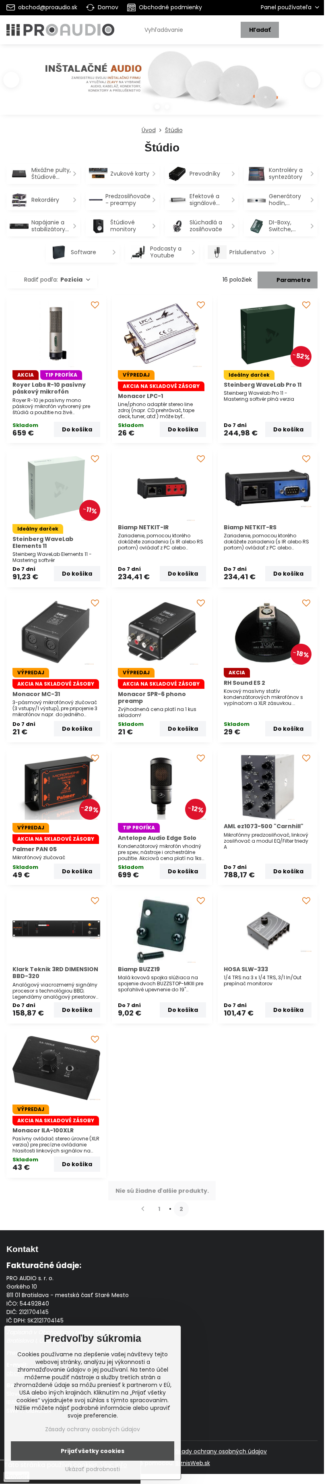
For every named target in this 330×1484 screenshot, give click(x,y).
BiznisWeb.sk (192, 1463)
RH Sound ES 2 (244, 683)
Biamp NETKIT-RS (250, 527)
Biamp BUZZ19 (139, 969)
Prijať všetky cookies (92, 1451)
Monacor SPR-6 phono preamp (152, 697)
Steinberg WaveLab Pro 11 (262, 385)
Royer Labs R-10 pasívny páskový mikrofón (49, 388)
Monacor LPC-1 (140, 396)
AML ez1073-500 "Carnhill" (263, 826)
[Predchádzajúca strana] (142, 1209)
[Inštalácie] (162, 83)
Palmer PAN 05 (34, 849)
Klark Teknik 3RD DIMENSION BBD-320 (55, 972)
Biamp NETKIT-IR (143, 527)
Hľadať (259, 30)
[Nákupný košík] (295, 30)
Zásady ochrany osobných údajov (219, 1451)
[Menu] (314, 30)
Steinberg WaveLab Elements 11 (42, 542)
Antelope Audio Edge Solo (157, 838)
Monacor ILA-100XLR (43, 1130)
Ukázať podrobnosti (92, 1469)
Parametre (293, 280)
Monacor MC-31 (36, 694)
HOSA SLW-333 (246, 969)
